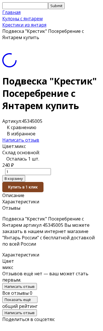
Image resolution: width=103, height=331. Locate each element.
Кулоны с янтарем (22, 18)
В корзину (14, 178)
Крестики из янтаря (24, 25)
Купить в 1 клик (23, 187)
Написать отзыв (20, 140)
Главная (11, 12)
